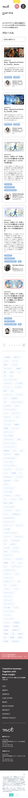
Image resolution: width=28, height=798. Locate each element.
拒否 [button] (17, 795)
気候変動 (6, 428)
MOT (13, 562)
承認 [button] (11, 795)
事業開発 (17, 424)
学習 (19, 581)
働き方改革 (14, 398)
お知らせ (6, 551)
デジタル (16, 607)
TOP (4, 686)
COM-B (16, 480)
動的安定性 (15, 626)
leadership (7, 548)
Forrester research (9, 506)
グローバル (15, 361)
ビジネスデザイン (8, 383)
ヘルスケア (14, 364)
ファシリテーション (8, 577)
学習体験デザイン (16, 630)
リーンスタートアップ (8, 619)
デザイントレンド (8, 600)
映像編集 (6, 562)
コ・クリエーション (8, 394)
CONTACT (6, 714)
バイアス (17, 574)
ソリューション (15, 428)
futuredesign (7, 406)
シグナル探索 (7, 529)
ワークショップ (7, 424)
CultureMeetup (15, 540)
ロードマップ (7, 622)
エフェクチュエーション (9, 521)
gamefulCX (13, 544)
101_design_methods (9, 458)
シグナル (17, 417)
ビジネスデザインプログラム (10, 533)
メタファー (18, 510)
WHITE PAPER (8, 706)
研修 (5, 637)
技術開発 (17, 454)
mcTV (5, 499)
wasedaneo (14, 585)
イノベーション (7, 387)
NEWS (4, 702)
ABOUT (5, 690)
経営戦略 (12, 637)
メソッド (6, 473)
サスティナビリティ (8, 368)
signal (21, 450)
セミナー (6, 398)
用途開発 (20, 633)
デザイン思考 (18, 387)
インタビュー (7, 589)
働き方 (5, 391)
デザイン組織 (7, 607)
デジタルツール (7, 574)
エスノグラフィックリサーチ (10, 409)
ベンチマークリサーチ (9, 611)
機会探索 (14, 473)
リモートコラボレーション (10, 420)
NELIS (20, 562)
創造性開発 (6, 626)
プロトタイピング (18, 536)
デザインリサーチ (16, 413)
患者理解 (18, 368)
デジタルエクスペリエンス (10, 570)
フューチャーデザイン (9, 462)
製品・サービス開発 (8, 503)
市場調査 (6, 633)
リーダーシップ (7, 615)
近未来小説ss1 (7, 480)
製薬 (5, 372)
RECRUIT (6, 710)
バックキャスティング (8, 439)
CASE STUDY (7, 698)
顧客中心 (6, 364)
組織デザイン (17, 357)
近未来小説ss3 (15, 641)
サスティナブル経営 (8, 435)
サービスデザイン (8, 469)
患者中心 (12, 372)
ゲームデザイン (15, 551)
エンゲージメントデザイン (10, 465)
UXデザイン (18, 495)
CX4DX (5, 540)
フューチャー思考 (8, 491)
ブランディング (7, 454)
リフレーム (6, 514)
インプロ (16, 589)
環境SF (19, 439)
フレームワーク (7, 536)
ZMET (5, 402)
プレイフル (13, 499)
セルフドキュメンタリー (9, 592)
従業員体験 (6, 450)
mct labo (16, 548)
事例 (21, 499)
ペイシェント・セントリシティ (10, 379)
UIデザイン (6, 484)
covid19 (17, 406)
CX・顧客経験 (7, 357)
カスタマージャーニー (9, 432)
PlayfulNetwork (8, 477)
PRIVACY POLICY (9, 718)
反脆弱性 (6, 630)
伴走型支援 (16, 622)
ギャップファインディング (9, 447)
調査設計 (20, 637)
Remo (5, 566)
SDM (11, 376)
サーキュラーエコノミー (9, 488)
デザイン (6, 413)
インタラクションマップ (16, 566)
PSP (5, 376)
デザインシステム (8, 596)
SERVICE (5, 694)
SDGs (14, 450)
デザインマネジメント (9, 604)
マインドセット (19, 477)
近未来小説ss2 (16, 514)
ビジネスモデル (19, 559)
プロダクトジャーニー (9, 581)
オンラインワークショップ (9, 443)
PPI (19, 372)
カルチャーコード (8, 525)
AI (20, 473)
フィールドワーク (8, 510)
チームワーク (19, 394)
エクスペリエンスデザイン (17, 402)
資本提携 (6, 641)
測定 (13, 633)
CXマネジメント (7, 417)
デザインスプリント (8, 555)
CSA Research (7, 495)
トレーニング (19, 469)
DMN (12, 391)
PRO (5, 544)
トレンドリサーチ (8, 559)
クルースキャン (19, 525)
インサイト (6, 361)
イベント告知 (19, 383)
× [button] (24, 774)
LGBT (5, 585)
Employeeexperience (9, 518)
